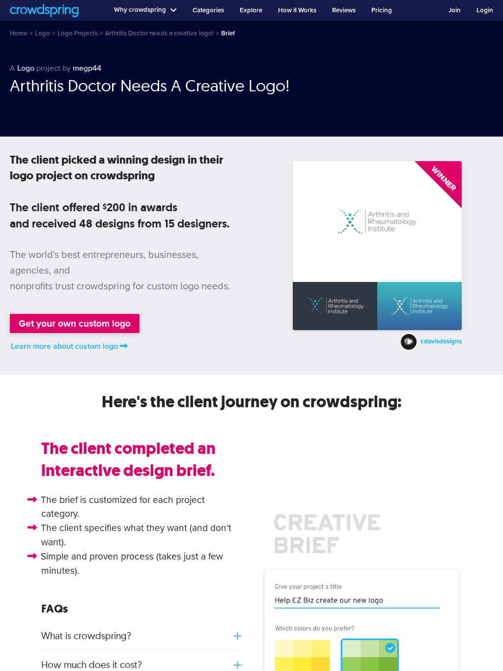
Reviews (344, 10)
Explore (251, 10)
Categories (208, 10)
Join (454, 10)
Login (484, 10)
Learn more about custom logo (64, 346)
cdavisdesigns (441, 342)
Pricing (381, 10)
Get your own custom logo (75, 323)
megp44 (87, 68)
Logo (25, 68)
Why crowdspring (140, 10)
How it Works (297, 10)
